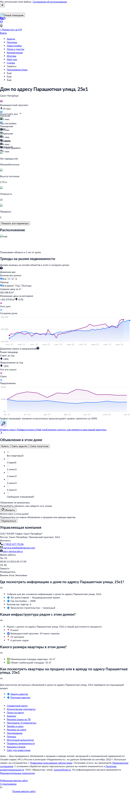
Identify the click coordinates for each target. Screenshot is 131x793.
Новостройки (14, 45)
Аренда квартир (19, 694)
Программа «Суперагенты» (22, 722)
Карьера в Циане (16, 746)
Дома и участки (15, 49)
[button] (69, 455)
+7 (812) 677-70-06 (13, 544)
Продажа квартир (20, 697)
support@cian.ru (62, 769)
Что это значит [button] (8, 369)
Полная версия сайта (23, 791)
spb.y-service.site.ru (13, 551)
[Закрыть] (2, 5)
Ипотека (11, 56)
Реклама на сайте (16, 729)
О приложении (8, 783)
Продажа (12, 42)
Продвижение (14, 733)
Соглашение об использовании (50, 1)
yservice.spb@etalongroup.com (19, 547)
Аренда (11, 38)
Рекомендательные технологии (17, 773)
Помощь (11, 736)
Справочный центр (17, 705)
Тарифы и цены (15, 726)
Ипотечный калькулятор (20, 739)
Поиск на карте (15, 712)
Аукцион (11, 716)
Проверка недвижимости (21, 743)
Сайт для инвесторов (18, 750)
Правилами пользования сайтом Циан (51, 762)
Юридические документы (21, 709)
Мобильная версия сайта (14, 780)
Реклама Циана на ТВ (19, 719)
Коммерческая (15, 52)
